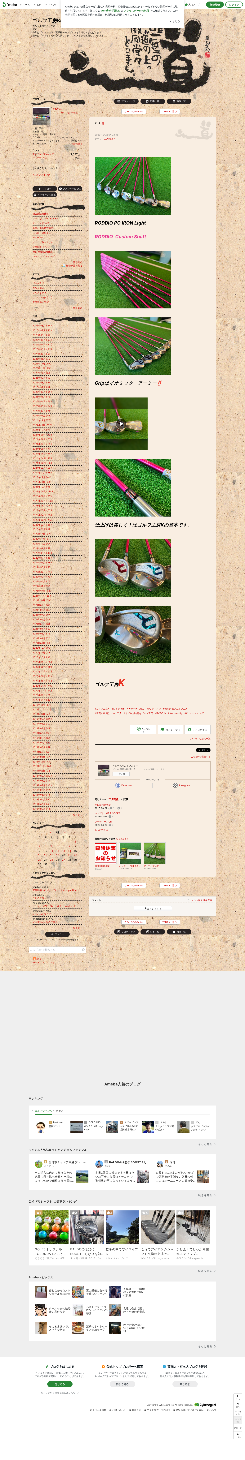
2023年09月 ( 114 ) (43, 491)
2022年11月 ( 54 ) (42, 538)
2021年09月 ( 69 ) (42, 605)
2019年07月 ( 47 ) (42, 728)
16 (39, 855)
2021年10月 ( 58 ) (42, 600)
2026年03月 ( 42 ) (42, 349)
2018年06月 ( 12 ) (42, 789)
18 (51, 855)
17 (45, 855)
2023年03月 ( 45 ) (42, 519)
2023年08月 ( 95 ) (42, 496)
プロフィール (58, 112)
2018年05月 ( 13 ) (42, 794)
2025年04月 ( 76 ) (42, 401)
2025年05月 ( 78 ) (42, 396)
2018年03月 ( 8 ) (41, 804)
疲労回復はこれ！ (42, 247)
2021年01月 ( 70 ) (42, 643)
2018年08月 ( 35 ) (42, 780)
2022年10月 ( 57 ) (42, 543)
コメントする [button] (173, 729)
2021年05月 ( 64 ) (42, 624)
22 (75, 855)
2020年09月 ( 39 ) (42, 662)
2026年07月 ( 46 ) (42, 330)
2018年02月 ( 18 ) (42, 808)
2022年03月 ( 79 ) (42, 576)
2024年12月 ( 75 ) (42, 420)
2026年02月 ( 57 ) (42, 354)
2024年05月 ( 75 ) (42, 453)
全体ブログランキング (43, 154)
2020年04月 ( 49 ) (42, 685)
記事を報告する (202, 756)
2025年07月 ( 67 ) (42, 387)
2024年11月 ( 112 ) (42, 425)
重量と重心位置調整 (43, 227)
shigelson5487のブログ (45, 922)
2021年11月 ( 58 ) (42, 595)
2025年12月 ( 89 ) (42, 363)
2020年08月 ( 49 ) (42, 666)
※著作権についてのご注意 (44, 962)
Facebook (126, 785)
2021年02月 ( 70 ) (42, 638)
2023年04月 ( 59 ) (42, 515)
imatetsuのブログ (42, 914)
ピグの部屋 (72, 112)
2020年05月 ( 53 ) (42, 681)
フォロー (123, 774)
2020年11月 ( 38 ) (42, 652)
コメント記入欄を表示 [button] (200, 900)
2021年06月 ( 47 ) (42, 619)
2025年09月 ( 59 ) (42, 377)
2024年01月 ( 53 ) (42, 472)
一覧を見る (76, 262)
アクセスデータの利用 (158, 1410)
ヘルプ (212, 1410)
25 (51, 859)
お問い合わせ (119, 1410)
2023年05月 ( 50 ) (42, 510)
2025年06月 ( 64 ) (42, 391)
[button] (237, 1435)
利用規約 (136, 1410)
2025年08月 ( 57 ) (42, 382)
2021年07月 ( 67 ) (42, 614)
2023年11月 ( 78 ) (42, 482)
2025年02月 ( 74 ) (42, 411)
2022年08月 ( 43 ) (42, 553)
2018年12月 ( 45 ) (42, 761)
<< (50, 832)
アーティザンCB (103, 821)
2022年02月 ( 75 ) (42, 581)
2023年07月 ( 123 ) (43, 501)
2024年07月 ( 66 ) (42, 444)
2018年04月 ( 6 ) (41, 799)
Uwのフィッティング (44, 256)
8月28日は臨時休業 (43, 251)
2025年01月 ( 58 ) (42, 415)
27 (63, 859)
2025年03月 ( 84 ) (42, 406)
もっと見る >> (102, 830)
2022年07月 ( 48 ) (42, 557)
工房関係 (108, 138)
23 (39, 859)
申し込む (185, 1384)
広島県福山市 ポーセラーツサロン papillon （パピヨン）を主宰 (57, 890)
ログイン (234, 4)
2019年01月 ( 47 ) (42, 756)
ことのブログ (39, 898)
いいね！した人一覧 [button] (200, 738)
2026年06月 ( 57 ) (42, 335)
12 (57, 850)
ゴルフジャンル (40, 158)
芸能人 (60, 1110)
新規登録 (215, 4)
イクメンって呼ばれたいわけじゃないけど (54, 906)
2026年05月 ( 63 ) (42, 339)
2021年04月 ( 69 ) (42, 628)
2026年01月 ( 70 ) (42, 358)
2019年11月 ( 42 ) (42, 709)
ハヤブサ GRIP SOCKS (107, 813)
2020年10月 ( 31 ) (42, 657)
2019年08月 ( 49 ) (42, 723)
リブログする (199, 729)
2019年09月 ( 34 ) (42, 718)
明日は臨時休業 (103, 804)
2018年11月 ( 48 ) (42, 766)
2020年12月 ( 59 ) (42, 647)
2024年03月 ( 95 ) (42, 463)
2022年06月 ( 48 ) (42, 562)
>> (64, 832)
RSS (38, 959)
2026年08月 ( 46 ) (42, 325)
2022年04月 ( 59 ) (42, 572)
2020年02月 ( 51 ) (42, 695)
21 (69, 855)
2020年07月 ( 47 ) (42, 671)
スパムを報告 (99, 1410)
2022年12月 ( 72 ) (42, 534)
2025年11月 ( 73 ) (42, 368)
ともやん (57, 108)
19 (57, 855)
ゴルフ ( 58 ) (39, 287)
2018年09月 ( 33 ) (42, 775)
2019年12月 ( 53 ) (42, 704)
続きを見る (77, 143)
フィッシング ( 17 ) (42, 297)
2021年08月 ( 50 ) (42, 609)
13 (63, 850)
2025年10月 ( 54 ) (42, 372)
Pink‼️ (100, 123)
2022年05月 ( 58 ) (42, 567)
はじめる (60, 1384)
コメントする (154, 908)
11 (51, 850)
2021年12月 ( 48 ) (42, 591)
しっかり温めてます (43, 232)
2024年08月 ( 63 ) (42, 439)
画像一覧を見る (74, 265)
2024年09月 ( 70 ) (42, 434)
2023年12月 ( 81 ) (42, 477)
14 (69, 850)
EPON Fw (38, 237)
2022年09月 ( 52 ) (42, 548)
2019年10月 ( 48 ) (42, 714)
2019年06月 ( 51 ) (42, 733)
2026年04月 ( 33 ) (42, 344)
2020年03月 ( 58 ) (42, 690)
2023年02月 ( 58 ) (42, 524)
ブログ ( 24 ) (39, 283)
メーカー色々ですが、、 (45, 242)
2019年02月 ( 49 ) (42, 752)
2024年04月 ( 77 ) (42, 458)
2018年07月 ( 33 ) (42, 785)
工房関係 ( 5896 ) (41, 302)
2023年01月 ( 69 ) (42, 529)
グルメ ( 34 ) (39, 292)
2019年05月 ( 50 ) (42, 737)
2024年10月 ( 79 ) (42, 429)
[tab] (43, 1111)
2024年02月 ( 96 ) (42, 467)
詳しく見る (122, 1384)
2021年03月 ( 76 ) (42, 633)
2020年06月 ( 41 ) (42, 676)
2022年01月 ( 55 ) (42, 586)
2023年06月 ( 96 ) (42, 505)
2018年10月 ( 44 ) (42, 771)
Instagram (184, 785)
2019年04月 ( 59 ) (42, 742)
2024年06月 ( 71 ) (42, 448)
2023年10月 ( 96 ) (42, 486)
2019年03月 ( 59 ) (42, 747)
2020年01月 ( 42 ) (42, 699)
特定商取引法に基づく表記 (189, 1410)
